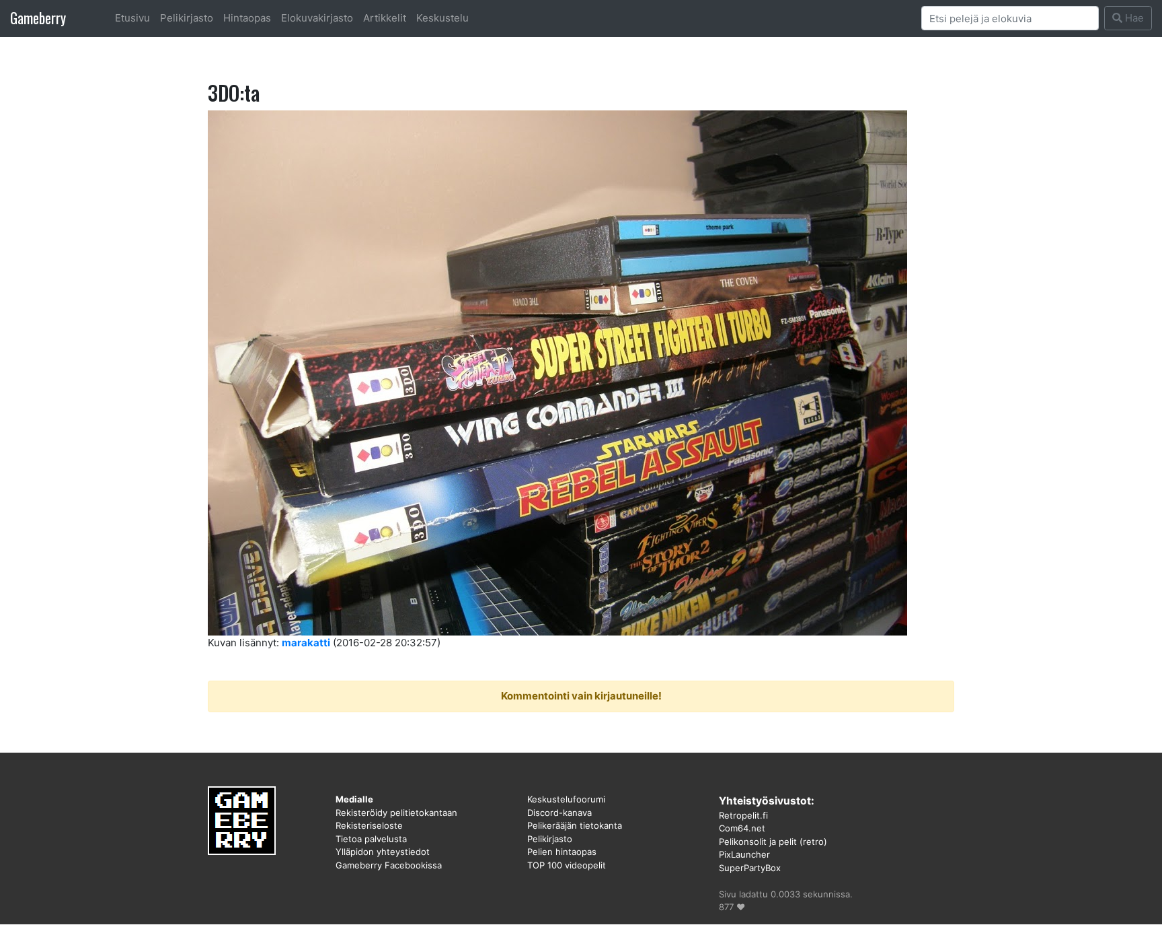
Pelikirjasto (186, 17)
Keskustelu (442, 17)
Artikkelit (384, 17)
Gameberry (38, 17)
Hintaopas (247, 17)
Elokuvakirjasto (317, 17)
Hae (1133, 17)
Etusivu (132, 17)
